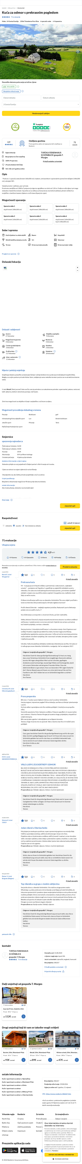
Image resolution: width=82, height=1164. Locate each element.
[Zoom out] (77, 270)
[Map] (41, 295)
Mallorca (5, 1127)
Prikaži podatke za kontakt (52, 161)
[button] (74, 2)
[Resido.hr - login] (70, 2)
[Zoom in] (77, 267)
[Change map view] (5, 268)
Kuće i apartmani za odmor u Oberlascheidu (17, 1095)
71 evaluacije (15, 17)
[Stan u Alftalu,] (41, 1039)
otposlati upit (70, 506)
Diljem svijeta (7, 1131)
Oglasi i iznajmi (61, 1119)
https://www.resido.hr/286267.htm (58, 1094)
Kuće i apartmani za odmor (11, 1088)
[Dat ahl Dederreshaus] (67, 1039)
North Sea (6, 1119)
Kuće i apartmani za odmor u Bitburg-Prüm (17, 1092)
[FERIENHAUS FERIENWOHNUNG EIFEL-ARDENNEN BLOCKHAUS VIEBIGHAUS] (14, 1039)
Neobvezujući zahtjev (41, 113)
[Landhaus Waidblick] (14, 995)
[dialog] (61, 1141)
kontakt (39, 1131)
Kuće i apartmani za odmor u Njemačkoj (16, 1079)
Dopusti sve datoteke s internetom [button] (61, 1155)
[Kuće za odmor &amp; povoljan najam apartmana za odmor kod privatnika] (3, 2)
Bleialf (9, 389)
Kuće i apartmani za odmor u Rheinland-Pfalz (18, 1082)
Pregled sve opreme (9, 254)
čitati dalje (5, 500)
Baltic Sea (6, 1123)
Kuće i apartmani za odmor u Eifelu (14, 1085)
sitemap (5, 1135)
